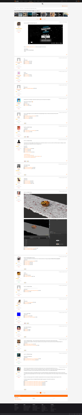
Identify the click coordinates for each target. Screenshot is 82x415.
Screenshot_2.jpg (26, 263)
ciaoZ (19, 260)
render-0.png (26, 74)
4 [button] (40, 17)
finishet (19, 195)
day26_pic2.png (26, 63)
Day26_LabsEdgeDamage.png (28, 88)
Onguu (19, 130)
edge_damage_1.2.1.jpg (27, 148)
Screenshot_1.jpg (26, 262)
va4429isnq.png (26, 118)
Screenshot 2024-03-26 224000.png (29, 359)
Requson (18, 168)
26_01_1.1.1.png (26, 315)
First (37, 19)
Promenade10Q (18, 89)
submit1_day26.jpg (27, 182)
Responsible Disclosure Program (45, 410)
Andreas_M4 (19, 303)
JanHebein (18, 143)
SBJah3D (18, 181)
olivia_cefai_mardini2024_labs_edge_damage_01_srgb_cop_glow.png (34, 381)
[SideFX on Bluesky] (74, 414)
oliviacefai (18, 371)
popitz (19, 343)
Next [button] (68, 14)
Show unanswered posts (18, 399)
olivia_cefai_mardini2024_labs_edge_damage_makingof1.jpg (33, 382)
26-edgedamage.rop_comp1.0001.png (30, 130)
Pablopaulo (18, 330)
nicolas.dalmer (19, 357)
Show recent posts (17, 398)
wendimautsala (18, 102)
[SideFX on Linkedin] (81, 414)
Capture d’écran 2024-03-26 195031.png (30, 345)
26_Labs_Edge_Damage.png (28, 302)
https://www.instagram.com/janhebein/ (29, 156)
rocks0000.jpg (26, 61)
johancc (19, 116)
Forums (18, 8)
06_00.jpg (25, 275)
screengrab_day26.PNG (28, 276)
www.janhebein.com (26, 154)
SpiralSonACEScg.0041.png (28, 167)
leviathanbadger (18, 75)
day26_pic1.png (26, 62)
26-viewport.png (26, 131)
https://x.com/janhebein (27, 155)
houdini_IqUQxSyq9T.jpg (28, 168)
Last (44, 19)
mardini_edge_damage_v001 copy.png (30, 115)
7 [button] (42, 17)
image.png (26, 330)
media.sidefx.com (32, 46)
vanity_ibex (18, 316)
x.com (32, 155)
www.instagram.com (38, 156)
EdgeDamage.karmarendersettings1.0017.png (31, 290)
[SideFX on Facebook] (69, 414)
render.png (26, 329)
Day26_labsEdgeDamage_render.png (29, 248)
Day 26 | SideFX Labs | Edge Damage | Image (30, 8)
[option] (16, 14)
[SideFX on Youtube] (79, 414)
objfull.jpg (25, 149)
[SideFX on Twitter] (71, 414)
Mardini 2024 (21, 8)
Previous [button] (13, 14)
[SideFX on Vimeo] (77, 414)
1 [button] (38, 17)
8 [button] (43, 17)
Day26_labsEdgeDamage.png (28, 249)
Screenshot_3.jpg (26, 264)
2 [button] (39, 17)
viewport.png (26, 291)
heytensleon (19, 289)
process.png (26, 105)
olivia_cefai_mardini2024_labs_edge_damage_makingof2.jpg (33, 383)
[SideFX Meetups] (76, 414)
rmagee (19, 26)
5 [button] (41, 17)
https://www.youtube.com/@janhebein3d (29, 157)
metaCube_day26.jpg (27, 183)
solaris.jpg (25, 150)
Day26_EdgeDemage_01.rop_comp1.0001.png (31, 358)
